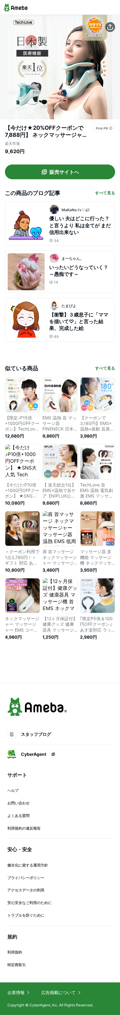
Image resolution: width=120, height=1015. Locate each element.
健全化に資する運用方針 (27, 865)
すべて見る (105, 192)
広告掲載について (58, 992)
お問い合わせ (18, 803)
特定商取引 (16, 964)
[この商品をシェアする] (110, 27)
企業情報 (16, 992)
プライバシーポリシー (25, 877)
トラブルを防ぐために (25, 915)
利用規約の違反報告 (24, 828)
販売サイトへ (64, 172)
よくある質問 (18, 815)
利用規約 (14, 952)
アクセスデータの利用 (25, 890)
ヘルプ (12, 790)
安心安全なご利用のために (29, 902)
